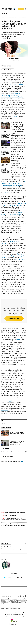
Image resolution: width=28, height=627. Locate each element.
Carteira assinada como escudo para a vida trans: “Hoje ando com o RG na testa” (17, 433)
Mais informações (4, 458)
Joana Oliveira (14, 58)
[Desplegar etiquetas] (26, 451)
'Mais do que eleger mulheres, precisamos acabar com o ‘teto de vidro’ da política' (5, 151)
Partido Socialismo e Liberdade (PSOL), (12, 213)
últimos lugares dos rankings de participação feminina (13, 255)
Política (11, 451)
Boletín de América (6, 546)
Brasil (4, 14)
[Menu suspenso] (2, 9)
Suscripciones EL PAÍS (19, 614)
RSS (14, 616)
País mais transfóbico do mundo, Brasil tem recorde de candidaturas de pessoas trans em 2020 (5, 134)
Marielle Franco (20, 259)
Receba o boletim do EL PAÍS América (11, 420)
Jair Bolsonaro (12, 17)
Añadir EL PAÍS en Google (8, 69)
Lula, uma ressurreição (10, 515)
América (7, 451)
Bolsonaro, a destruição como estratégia (14, 512)
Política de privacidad (8, 614)
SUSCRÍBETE (20, 8)
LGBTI (18, 339)
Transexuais (16, 451)
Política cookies (22, 612)
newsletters (4, 543)
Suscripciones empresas (8, 616)
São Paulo (14, 116)
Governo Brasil (5, 17)
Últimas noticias (5, 510)
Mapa (14, 614)
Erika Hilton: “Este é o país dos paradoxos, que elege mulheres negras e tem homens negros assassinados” (5, 168)
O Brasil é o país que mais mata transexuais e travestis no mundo (13, 183)
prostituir (6, 192)
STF (17, 17)
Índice (17, 616)
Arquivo (3, 559)
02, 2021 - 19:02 (16, 60)
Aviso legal (17, 612)
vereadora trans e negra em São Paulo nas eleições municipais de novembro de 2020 (13, 95)
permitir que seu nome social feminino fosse (13, 204)
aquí (22, 461)
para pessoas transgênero (17, 84)
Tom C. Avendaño (13, 444)
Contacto (4, 612)
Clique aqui (14, 318)
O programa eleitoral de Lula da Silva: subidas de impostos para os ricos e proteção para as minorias (13, 520)
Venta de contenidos (10, 612)
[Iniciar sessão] (25, 9)
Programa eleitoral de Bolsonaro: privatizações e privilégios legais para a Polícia (13, 524)
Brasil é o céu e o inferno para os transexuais (17, 442)
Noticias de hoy (21, 616)
